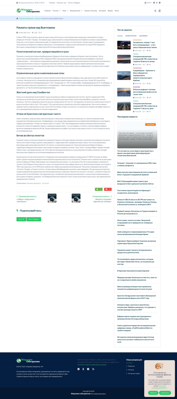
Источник (45, 183)
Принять (153, 393)
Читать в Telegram (74, 3)
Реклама (52, 3)
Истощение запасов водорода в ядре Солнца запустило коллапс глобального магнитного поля (135, 339)
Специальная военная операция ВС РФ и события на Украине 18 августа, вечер (145, 59)
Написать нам (61, 3)
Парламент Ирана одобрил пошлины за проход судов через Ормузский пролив (136, 242)
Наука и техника (90, 11)
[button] (159, 11)
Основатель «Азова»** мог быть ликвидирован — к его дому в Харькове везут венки (145, 44)
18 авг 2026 (138, 50)
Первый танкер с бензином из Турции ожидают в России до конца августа (137, 212)
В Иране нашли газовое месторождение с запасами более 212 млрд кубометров (134, 317)
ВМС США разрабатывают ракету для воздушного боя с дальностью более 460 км (135, 182)
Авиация (38, 18)
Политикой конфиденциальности (159, 387)
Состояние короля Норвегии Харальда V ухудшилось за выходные (133, 191)
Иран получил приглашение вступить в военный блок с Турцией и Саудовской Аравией (137, 173)
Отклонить (165, 393)
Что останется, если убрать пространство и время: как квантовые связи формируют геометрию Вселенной (135, 153)
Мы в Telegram (34, 219)
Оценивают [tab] (143, 36)
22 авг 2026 (138, 97)
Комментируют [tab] (131, 36)
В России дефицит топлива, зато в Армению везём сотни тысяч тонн (145, 92)
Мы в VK (21, 219)
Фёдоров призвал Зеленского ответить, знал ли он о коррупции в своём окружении (137, 278)
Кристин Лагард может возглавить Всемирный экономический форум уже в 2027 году (136, 297)
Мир (64, 11)
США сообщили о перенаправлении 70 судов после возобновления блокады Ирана (135, 233)
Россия (55, 11)
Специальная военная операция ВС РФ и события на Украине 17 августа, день (145, 106)
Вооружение (75, 11)
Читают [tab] (120, 36)
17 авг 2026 (138, 111)
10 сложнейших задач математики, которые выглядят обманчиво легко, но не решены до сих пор (135, 261)
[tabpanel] (137, 75)
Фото (117, 11)
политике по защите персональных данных (92, 365)
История (102, 11)
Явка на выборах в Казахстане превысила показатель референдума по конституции (134, 287)
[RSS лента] (93, 369)
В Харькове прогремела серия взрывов (133, 271)
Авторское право (134, 373)
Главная (47, 11)
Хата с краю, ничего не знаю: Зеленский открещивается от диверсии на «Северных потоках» (135, 222)
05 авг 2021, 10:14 (24, 33)
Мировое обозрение (26, 18)
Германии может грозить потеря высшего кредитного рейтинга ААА (134, 251)
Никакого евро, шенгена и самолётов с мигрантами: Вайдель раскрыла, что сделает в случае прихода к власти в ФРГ (136, 307)
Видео (110, 11)
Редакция (131, 366)
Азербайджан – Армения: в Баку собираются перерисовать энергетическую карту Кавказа (144, 75)
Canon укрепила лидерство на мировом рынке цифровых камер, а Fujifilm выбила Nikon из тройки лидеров (136, 328)
